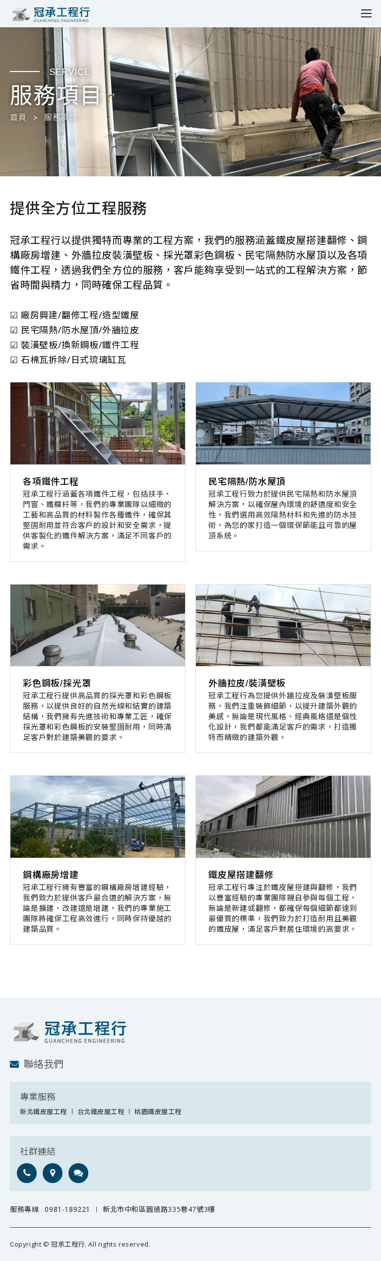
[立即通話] (27, 1173)
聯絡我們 (44, 1064)
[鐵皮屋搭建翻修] (283, 817)
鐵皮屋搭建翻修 (241, 875)
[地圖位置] (53, 1173)
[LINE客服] (78, 1173)
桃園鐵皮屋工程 (158, 1111)
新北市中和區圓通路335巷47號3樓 (159, 1209)
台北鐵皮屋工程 (101, 1111)
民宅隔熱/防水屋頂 (247, 482)
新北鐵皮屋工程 (43, 1111)
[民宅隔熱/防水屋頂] (283, 423)
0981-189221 (67, 1209)
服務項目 (60, 118)
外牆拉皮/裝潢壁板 (247, 683)
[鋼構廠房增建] (97, 817)
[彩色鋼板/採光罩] (97, 626)
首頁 (18, 118)
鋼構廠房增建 (51, 875)
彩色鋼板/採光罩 (57, 683)
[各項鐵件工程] (97, 423)
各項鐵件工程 (51, 482)
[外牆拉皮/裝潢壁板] (283, 626)
